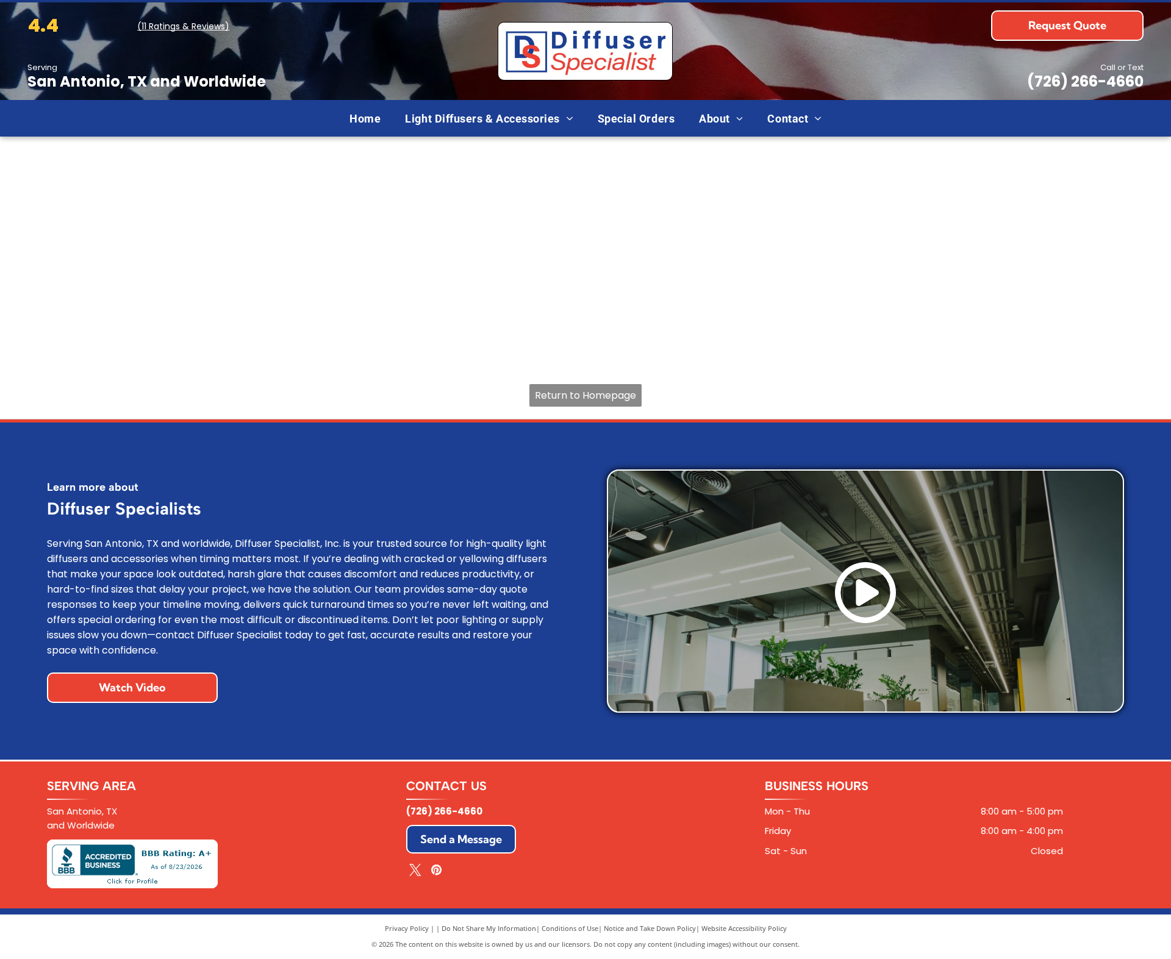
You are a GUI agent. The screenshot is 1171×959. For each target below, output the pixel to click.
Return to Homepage (585, 395)
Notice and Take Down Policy (650, 928)
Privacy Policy (407, 928)
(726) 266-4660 (1085, 81)
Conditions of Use (570, 928)
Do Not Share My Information (489, 928)
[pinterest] (437, 871)
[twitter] (415, 871)
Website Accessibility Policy (744, 928)
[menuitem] (365, 118)
